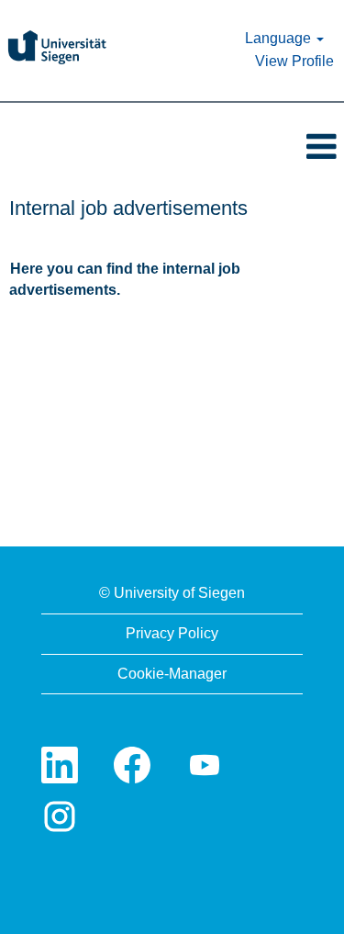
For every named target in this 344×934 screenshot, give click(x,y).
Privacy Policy (172, 633)
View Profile (294, 61)
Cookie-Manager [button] (172, 673)
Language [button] (280, 38)
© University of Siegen (172, 593)
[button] (172, 147)
